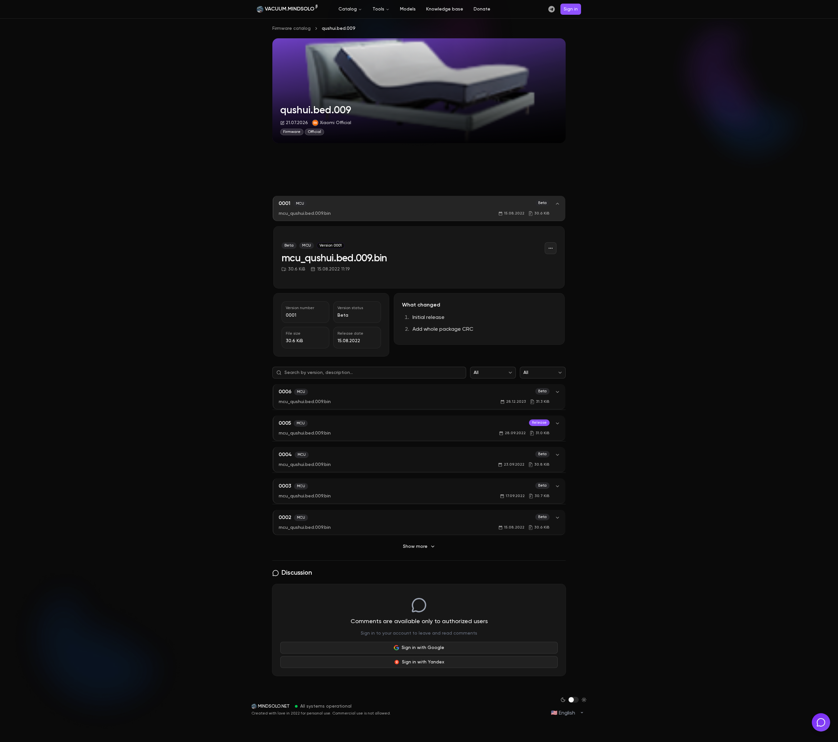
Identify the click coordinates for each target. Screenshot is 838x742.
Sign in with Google (423, 647)
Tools (378, 9)
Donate (482, 9)
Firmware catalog (291, 28)
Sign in (571, 9)
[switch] (573, 700)
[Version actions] (550, 248)
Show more (415, 546)
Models (408, 9)
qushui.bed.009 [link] (338, 28)
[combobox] (493, 373)
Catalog (347, 9)
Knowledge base (444, 9)
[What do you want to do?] (821, 722)
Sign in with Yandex (423, 662)
